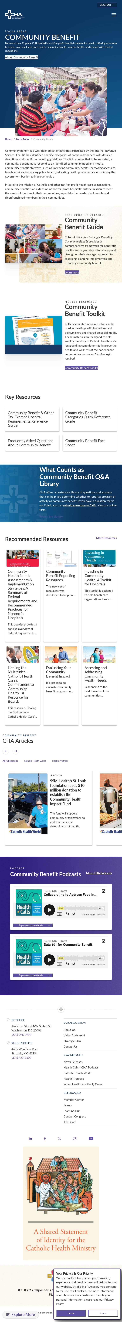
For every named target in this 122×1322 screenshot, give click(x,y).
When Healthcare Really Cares (83, 1084)
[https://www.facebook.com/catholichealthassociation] (45, 1139)
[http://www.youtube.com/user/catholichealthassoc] (91, 1139)
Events (68, 1105)
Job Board (70, 1122)
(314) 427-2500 (21, 1058)
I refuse (103, 1313)
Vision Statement (74, 1035)
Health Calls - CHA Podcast (81, 1067)
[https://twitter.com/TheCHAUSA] (59, 1139)
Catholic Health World (35, 760)
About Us (69, 1030)
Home (8, 139)
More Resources (106, 538)
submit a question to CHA (79, 505)
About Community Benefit (21, 57)
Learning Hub (72, 1111)
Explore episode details (31, 925)
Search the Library (51, 516)
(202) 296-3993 (21, 1035)
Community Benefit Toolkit (81, 368)
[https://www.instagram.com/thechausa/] (75, 1139)
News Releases (73, 1062)
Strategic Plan (72, 1041)
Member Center (74, 1100)
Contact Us (71, 1046)
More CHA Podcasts (99, 873)
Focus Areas (22, 139)
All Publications (10, 760)
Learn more (72, 272)
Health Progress (60, 760)
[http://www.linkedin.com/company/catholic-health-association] (30, 1139)
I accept (71, 1313)
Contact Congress (75, 1116)
